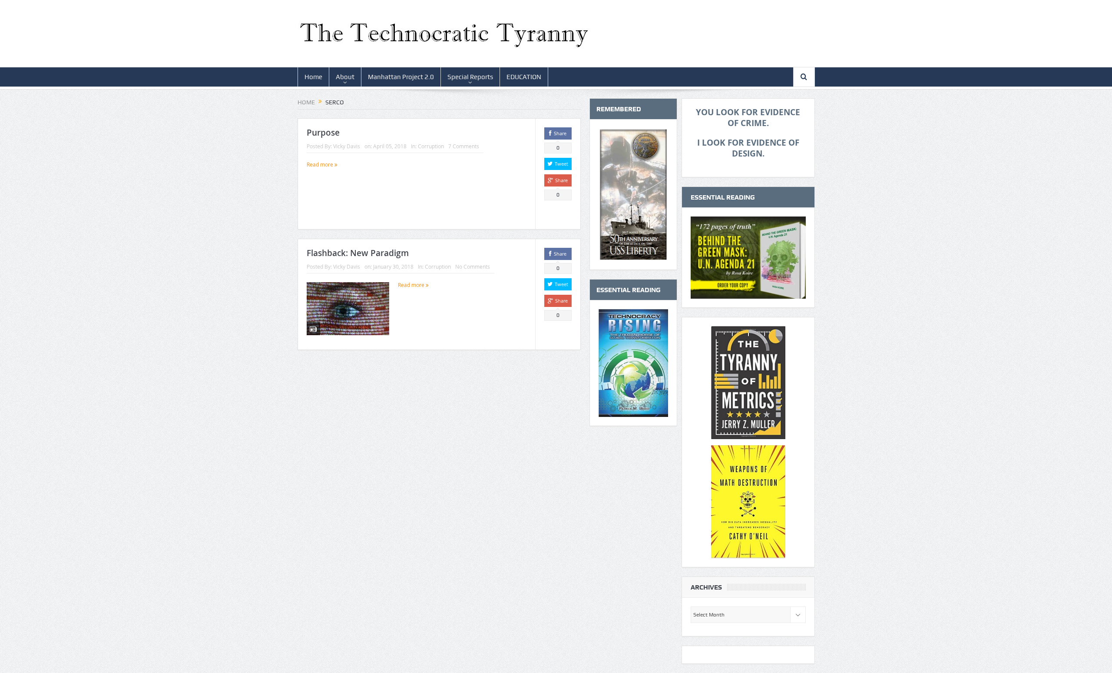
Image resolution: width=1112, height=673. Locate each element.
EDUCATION (523, 77)
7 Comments (463, 146)
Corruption (431, 146)
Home (313, 77)
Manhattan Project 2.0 (401, 77)
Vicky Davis (346, 146)
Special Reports (470, 77)
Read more (320, 164)
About (345, 77)
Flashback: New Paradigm (358, 253)
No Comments (472, 266)
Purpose (323, 132)
